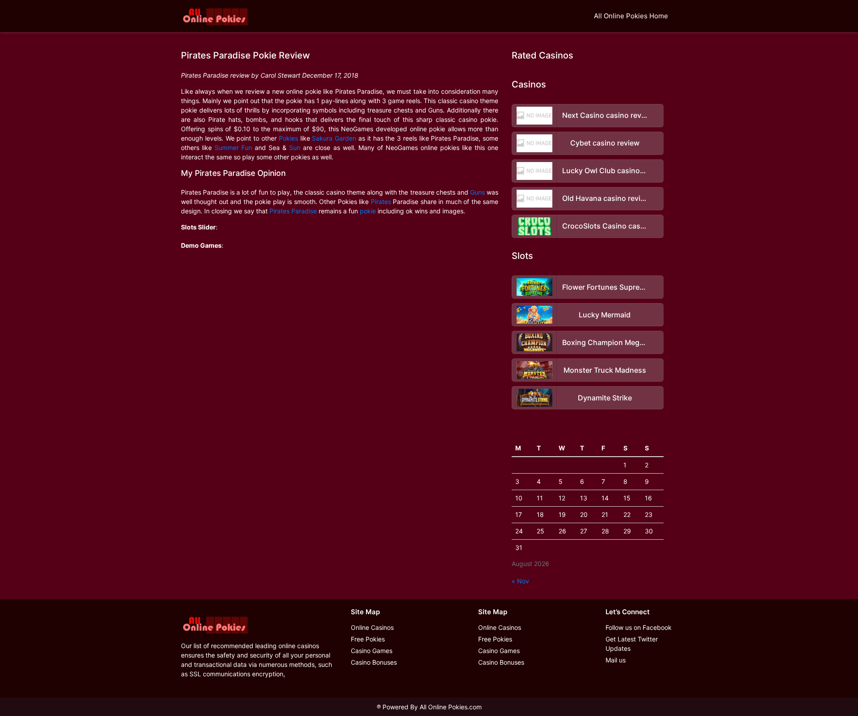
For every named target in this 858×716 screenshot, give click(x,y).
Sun (294, 147)
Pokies (288, 138)
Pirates (381, 201)
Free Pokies (368, 639)
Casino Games (371, 650)
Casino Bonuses (374, 662)
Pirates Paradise (293, 211)
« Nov (520, 581)
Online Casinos (372, 627)
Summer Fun (233, 147)
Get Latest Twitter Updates (632, 643)
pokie (368, 211)
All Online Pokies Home (631, 16)
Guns (477, 192)
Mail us (616, 660)
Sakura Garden (334, 138)
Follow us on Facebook (639, 627)
